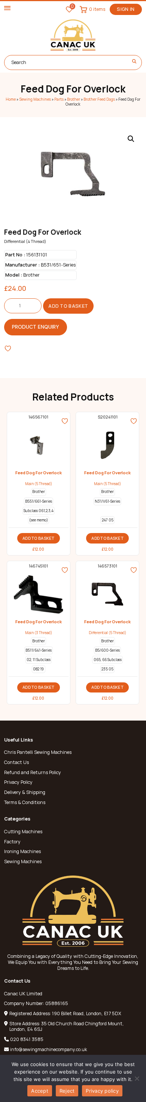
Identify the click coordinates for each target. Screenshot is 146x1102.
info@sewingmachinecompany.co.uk (48, 1049)
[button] (131, 139)
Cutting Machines (23, 832)
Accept (39, 1091)
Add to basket (68, 306)
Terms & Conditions (24, 803)
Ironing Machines (22, 852)
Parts (59, 99)
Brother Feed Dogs (99, 99)
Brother (73, 99)
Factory (12, 842)
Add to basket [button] (38, 538)
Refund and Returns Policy (32, 773)
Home (11, 99)
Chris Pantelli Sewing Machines (38, 752)
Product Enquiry (35, 326)
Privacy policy (102, 1091)
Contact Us (16, 762)
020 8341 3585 (26, 1039)
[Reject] (136, 1078)
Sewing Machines (35, 99)
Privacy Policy (18, 782)
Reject (67, 1091)
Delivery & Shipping (24, 792)
